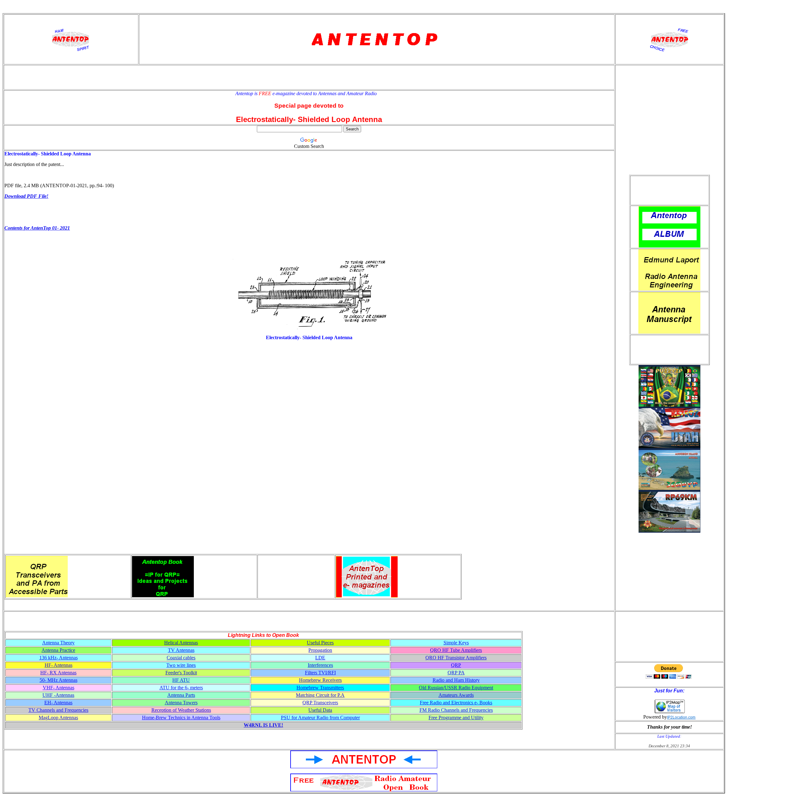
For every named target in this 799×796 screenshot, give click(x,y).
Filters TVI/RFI (320, 672)
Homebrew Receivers (320, 680)
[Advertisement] (669, 190)
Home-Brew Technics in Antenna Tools (181, 717)
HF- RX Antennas (58, 672)
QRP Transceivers (320, 702)
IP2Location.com (681, 717)
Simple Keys (456, 642)
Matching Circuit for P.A (320, 695)
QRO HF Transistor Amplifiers (456, 657)
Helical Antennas (181, 642)
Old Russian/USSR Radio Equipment (456, 687)
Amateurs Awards (456, 695)
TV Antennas (181, 650)
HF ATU (181, 680)
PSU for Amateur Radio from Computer (320, 717)
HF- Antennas (58, 665)
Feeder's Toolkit (181, 672)
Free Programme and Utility (456, 717)
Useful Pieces (320, 642)
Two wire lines (181, 665)
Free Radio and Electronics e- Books (456, 702)
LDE (320, 657)
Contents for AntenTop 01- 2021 (37, 228)
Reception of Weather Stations (181, 710)
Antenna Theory (58, 642)
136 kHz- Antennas (58, 657)
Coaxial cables (181, 657)
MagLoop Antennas (58, 717)
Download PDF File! (26, 196)
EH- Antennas (58, 702)
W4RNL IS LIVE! (263, 725)
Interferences (320, 665)
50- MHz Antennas (58, 680)
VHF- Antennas (58, 687)
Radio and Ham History (456, 680)
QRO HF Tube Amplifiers (456, 650)
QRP (456, 665)
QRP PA (456, 672)
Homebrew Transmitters (320, 687)
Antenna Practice (58, 650)
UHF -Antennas (58, 695)
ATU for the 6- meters (181, 687)
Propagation (320, 650)
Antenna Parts (181, 695)
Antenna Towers (181, 702)
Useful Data (320, 710)
